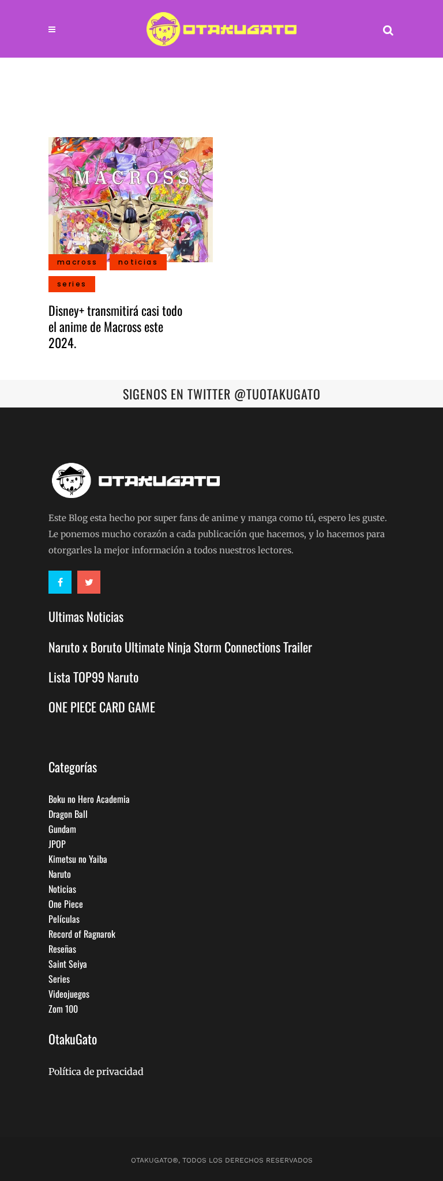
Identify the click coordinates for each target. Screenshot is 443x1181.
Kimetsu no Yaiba (77, 859)
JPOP (57, 844)
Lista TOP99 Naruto (93, 676)
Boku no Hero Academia (89, 799)
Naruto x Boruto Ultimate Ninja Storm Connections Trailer (180, 646)
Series (59, 979)
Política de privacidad (96, 1071)
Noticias (62, 889)
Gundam (62, 829)
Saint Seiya (67, 964)
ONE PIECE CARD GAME (101, 706)
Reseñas (62, 949)
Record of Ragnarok (81, 934)
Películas (64, 919)
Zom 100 (63, 1009)
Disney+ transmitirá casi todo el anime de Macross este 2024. (115, 326)
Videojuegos (68, 994)
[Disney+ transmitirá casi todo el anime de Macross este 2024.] (130, 198)
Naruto (59, 874)
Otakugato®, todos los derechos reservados (222, 1160)
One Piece (65, 904)
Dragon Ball (68, 814)
